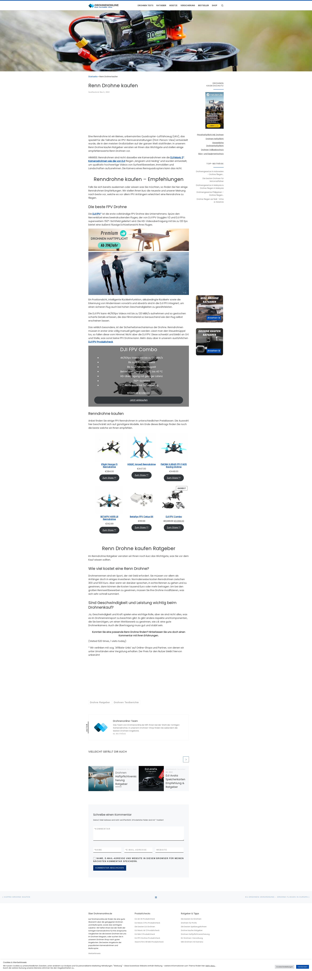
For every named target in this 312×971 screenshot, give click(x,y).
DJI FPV (97, 214)
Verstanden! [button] (302, 967)
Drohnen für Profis (189, 923)
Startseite (93, 76)
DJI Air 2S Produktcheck (145, 919)
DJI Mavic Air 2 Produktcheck (147, 930)
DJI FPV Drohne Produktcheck (147, 938)
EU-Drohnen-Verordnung (192, 938)
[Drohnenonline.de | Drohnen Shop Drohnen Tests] (103, 5)
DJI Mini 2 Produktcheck (145, 934)
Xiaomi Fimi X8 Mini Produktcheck (149, 942)
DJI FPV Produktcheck (100, 341)
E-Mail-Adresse (136, 850)
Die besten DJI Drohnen (145, 926)
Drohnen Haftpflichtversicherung (195, 934)
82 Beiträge (119, 734)
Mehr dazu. (210, 966)
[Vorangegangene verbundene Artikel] (180, 759)
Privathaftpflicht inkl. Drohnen (210, 134)
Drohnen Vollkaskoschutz (212, 149)
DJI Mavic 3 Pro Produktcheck (147, 923)
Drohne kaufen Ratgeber (192, 930)
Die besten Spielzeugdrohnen (194, 926)
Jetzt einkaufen (139, 400)
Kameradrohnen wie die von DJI (106, 161)
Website (161, 850)
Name (98, 850)
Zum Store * (108, 477)
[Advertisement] (138, 115)
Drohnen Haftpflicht (215, 138)
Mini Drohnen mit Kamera (192, 942)
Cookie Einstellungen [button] (284, 967)
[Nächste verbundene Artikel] (186, 759)
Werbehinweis (94, 953)
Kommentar (102, 829)
